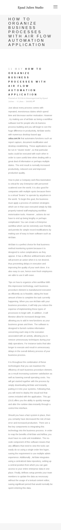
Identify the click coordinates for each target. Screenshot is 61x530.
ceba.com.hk (14, 138)
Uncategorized (32, 98)
